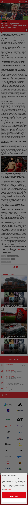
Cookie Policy (8, 489)
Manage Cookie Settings (14, 500)
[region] (14, 488)
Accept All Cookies (14, 493)
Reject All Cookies (14, 496)
